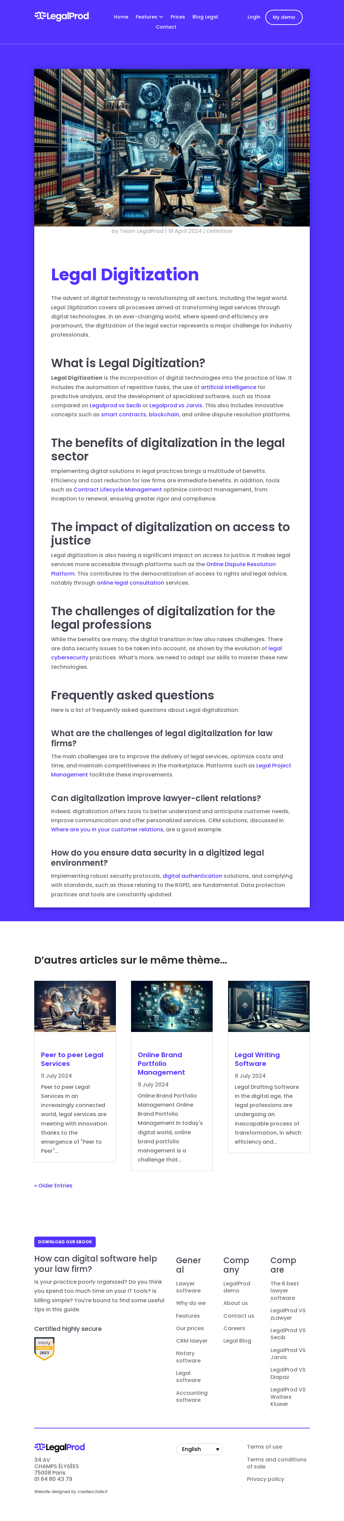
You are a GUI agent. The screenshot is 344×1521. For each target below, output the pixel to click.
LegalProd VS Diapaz (288, 1373)
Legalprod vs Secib (115, 405)
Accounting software (192, 1396)
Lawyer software (188, 1287)
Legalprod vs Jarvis (175, 405)
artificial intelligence (228, 387)
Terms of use (264, 1447)
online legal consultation (130, 583)
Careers (234, 1328)
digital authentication (192, 876)
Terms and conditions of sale (277, 1463)
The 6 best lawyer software (284, 1291)
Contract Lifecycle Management (118, 489)
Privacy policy (265, 1479)
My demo (284, 17)
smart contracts (123, 414)
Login (254, 16)
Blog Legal (205, 17)
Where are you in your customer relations (107, 829)
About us (235, 1303)
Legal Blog (237, 1341)
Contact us (238, 1316)
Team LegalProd (142, 231)
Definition (219, 231)
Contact (166, 27)
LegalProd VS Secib (288, 1334)
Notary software (188, 1357)
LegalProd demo (236, 1287)
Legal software (188, 1377)
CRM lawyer (192, 1341)
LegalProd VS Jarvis (288, 1354)
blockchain (164, 414)
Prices (178, 17)
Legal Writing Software (257, 1059)
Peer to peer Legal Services (72, 1059)
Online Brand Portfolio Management (161, 1063)
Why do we (191, 1303)
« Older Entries (53, 1185)
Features (146, 17)
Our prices (190, 1328)
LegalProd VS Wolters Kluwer (288, 1397)
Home (121, 17)
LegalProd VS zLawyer (288, 1314)
